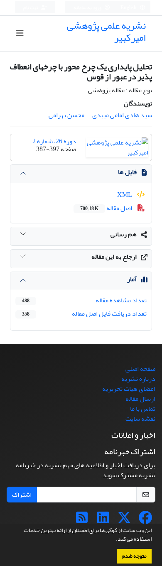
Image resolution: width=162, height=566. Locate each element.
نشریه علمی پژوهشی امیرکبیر (106, 31)
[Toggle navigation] (20, 33)
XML (125, 195)
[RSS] (82, 520)
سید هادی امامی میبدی (122, 115)
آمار (132, 279)
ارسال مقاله (140, 398)
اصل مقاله (106, 208)
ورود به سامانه (88, 7)
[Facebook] (145, 520)
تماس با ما (142, 408)
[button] (114, 540)
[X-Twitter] (124, 520)
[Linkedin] (103, 520)
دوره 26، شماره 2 (54, 141)
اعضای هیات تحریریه (128, 388)
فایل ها (127, 172)
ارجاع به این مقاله (114, 256)
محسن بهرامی (66, 115)
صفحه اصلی (140, 369)
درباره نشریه (138, 378)
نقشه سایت (140, 418)
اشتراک (22, 494)
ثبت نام (31, 7)
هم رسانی (123, 234)
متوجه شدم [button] (134, 556)
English (128, 7)
